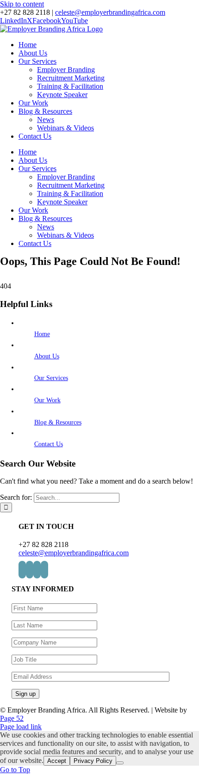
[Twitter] (29, 569)
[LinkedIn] (22, 569)
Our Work (47, 400)
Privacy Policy (93, 760)
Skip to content (22, 4)
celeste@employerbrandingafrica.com (110, 12)
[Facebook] (37, 569)
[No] (120, 763)
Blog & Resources (57, 422)
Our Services (51, 378)
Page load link (21, 727)
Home (42, 334)
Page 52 (12, 718)
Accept (56, 760)
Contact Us (48, 444)
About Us (46, 356)
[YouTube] (44, 569)
